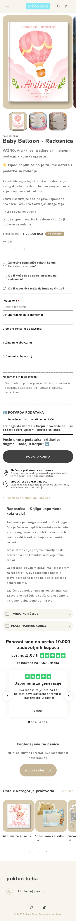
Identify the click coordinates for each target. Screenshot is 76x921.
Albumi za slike (15, 836)
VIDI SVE (67, 791)
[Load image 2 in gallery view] (38, 121)
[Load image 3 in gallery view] (58, 121)
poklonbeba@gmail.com (31, 891)
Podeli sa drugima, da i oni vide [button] (28, 498)
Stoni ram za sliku (49, 836)
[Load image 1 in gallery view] (18, 121)
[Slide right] (72, 122)
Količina (8, 241)
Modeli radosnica (38, 770)
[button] (7, 6)
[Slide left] (4, 122)
